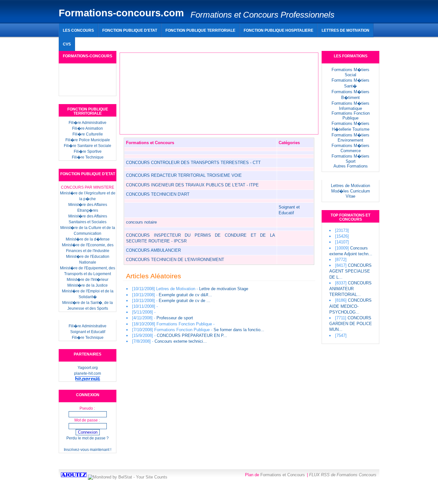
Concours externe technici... (181, 341)
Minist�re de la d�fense (88, 239)
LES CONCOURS (78, 30)
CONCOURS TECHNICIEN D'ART (158, 194)
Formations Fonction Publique (351, 115)
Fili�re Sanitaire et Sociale (87, 145)
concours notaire (141, 222)
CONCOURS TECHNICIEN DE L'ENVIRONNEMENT (175, 259)
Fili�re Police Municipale (87, 140)
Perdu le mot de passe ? (87, 438)
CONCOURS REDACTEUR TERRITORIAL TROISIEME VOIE (184, 175)
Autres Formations (350, 166)
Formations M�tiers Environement (350, 138)
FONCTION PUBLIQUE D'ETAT (129, 30)
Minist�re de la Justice (87, 285)
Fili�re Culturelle (87, 134)
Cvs (67, 44)
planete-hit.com (87, 373)
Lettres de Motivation (350, 185)
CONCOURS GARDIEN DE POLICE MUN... (350, 323)
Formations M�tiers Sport (350, 159)
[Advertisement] (217, 41)
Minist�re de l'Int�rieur (87, 279)
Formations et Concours (282, 474)
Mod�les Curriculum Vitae (350, 194)
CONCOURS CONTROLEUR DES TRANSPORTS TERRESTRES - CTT (193, 162)
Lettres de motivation (345, 30)
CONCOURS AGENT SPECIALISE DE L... (350, 271)
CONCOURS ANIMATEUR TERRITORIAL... (350, 289)
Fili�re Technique (88, 157)
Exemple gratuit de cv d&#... (185, 294)
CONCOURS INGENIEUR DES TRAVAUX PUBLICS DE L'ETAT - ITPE (192, 185)
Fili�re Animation (87, 128)
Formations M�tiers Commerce (350, 148)
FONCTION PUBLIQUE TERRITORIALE (200, 30)
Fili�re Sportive (88, 151)
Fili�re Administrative (87, 122)
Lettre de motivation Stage (223, 288)
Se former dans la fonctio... (239, 329)
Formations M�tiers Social (350, 72)
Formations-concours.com (121, 13)
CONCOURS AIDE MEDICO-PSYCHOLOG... (350, 306)
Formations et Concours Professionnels (262, 15)
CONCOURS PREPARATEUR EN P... (192, 335)
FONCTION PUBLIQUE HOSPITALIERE (278, 30)
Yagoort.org (88, 367)
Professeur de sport (174, 317)
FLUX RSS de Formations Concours (342, 474)
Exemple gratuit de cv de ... (184, 300)
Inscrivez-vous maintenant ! (87, 449)
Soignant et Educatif (87, 332)
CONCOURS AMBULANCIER (153, 250)
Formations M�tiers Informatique (350, 106)
